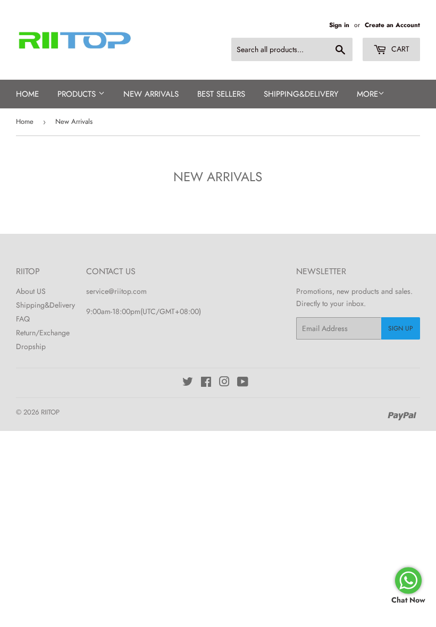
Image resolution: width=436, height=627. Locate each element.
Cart (399, 49)
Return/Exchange (43, 332)
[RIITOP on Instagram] (224, 383)
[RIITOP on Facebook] (206, 383)
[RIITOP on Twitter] (187, 383)
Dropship (31, 346)
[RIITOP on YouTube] (242, 383)
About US (31, 291)
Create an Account (392, 24)
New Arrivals (151, 94)
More (367, 94)
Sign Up (400, 328)
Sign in (339, 24)
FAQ (23, 319)
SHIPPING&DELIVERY (301, 94)
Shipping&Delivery (45, 305)
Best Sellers (221, 94)
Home (27, 94)
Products (77, 94)
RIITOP (50, 412)
